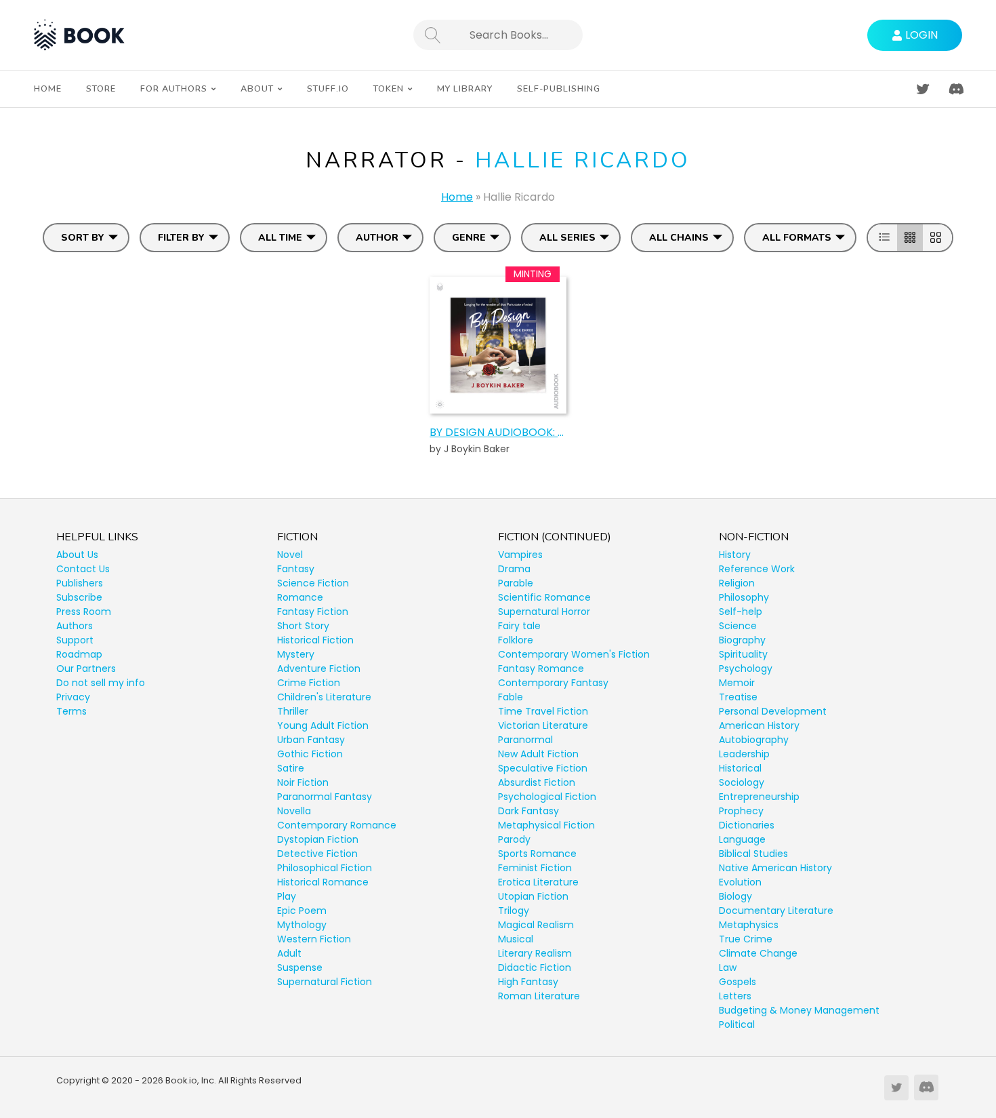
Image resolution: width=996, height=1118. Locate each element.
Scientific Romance (544, 597)
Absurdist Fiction (536, 782)
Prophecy (741, 811)
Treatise (738, 697)
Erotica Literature (538, 882)
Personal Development (773, 711)
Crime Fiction (308, 683)
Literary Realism (535, 953)
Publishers (79, 583)
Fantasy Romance (541, 668)
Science (738, 626)
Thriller (292, 711)
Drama (514, 569)
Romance (300, 597)
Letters (735, 996)
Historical (740, 768)
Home (457, 197)
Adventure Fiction (318, 668)
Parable (515, 583)
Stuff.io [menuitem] (328, 89)
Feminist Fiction (535, 868)
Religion (737, 583)
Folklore (515, 640)
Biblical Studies (753, 853)
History (735, 554)
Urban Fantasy (311, 739)
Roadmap (79, 654)
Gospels (737, 982)
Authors (74, 626)
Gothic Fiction (310, 754)
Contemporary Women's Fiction (574, 654)
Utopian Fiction (533, 896)
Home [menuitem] (48, 89)
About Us (77, 554)
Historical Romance (323, 882)
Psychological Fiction (547, 796)
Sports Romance (537, 853)
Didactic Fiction (534, 967)
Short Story (303, 626)
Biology (735, 896)
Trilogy (513, 910)
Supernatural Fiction (324, 982)
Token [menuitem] (388, 89)
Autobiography (754, 739)
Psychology (745, 668)
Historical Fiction (315, 640)
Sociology (741, 782)
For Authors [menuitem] (173, 89)
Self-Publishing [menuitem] (558, 89)
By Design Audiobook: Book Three (498, 432)
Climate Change (758, 953)
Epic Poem (302, 910)
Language (742, 839)
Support (75, 640)
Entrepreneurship (759, 796)
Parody (514, 839)
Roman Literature (539, 996)
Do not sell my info (100, 683)
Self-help (740, 611)
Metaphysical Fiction (546, 825)
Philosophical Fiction (324, 868)
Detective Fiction (317, 853)
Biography (742, 640)
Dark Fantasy (528, 811)
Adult (289, 953)
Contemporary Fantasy (553, 683)
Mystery (295, 654)
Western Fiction (314, 939)
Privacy (73, 697)
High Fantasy (528, 982)
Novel (290, 554)
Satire (290, 768)
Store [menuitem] (101, 89)
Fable (510, 697)
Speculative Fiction (542, 768)
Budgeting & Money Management (799, 1010)
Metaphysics (749, 925)
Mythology (302, 925)
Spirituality (743, 654)
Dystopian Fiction (317, 839)
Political (737, 1024)
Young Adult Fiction (323, 725)
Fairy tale (519, 626)
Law (727, 967)
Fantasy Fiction (312, 611)
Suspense (300, 967)
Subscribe (79, 597)
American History (759, 725)
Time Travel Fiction (543, 711)
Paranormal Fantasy (324, 796)
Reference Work (757, 569)
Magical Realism (536, 925)
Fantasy (295, 569)
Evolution (740, 882)
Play (286, 896)
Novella (294, 811)
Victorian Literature (543, 725)
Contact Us (83, 569)
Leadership (744, 754)
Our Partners (86, 668)
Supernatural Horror (544, 611)
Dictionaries (746, 825)
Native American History (775, 868)
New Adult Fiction (538, 754)
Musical (515, 939)
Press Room (83, 611)
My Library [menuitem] (465, 89)
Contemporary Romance (336, 825)
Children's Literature (324, 697)
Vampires (520, 554)
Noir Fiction (303, 782)
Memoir (737, 683)
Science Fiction (313, 583)
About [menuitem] (257, 89)
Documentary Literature (776, 910)
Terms (71, 711)
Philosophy (744, 597)
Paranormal (525, 739)
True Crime (745, 939)
